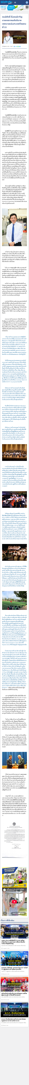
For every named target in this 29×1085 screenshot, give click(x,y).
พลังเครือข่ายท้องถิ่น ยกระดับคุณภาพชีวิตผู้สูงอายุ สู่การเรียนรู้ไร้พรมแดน (14, 994)
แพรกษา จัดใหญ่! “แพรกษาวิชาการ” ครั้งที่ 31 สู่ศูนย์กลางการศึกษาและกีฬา (14, 968)
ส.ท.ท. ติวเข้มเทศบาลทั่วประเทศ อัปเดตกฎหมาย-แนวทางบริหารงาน (13, 1020)
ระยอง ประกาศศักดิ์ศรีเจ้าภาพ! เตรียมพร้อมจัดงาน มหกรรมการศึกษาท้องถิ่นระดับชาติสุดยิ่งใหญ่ (13, 942)
